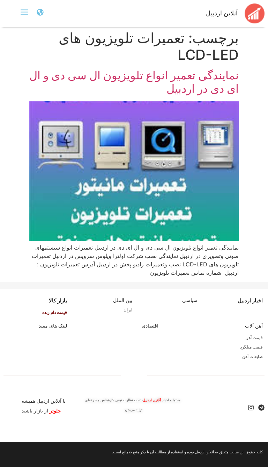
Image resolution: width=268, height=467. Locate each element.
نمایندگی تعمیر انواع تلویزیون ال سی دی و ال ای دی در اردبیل (134, 82)
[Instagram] (251, 407)
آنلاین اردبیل (222, 13)
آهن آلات (254, 326)
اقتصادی (150, 326)
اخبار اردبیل (250, 300)
